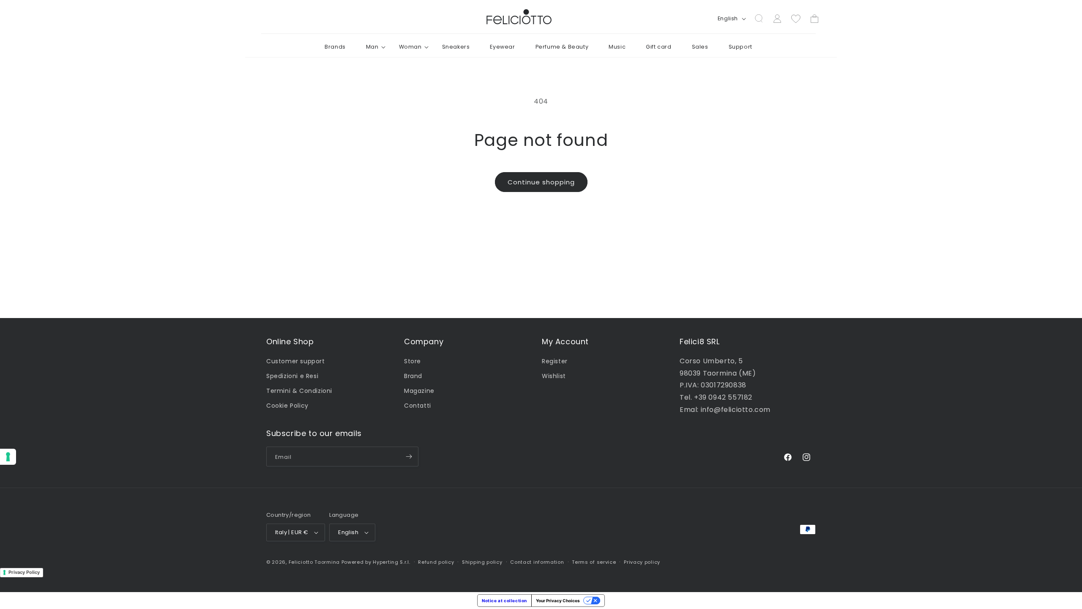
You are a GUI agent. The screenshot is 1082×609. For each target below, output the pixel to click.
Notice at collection (504, 600)
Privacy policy (642, 562)
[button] (372, 47)
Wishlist (554, 375)
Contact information (537, 562)
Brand (413, 375)
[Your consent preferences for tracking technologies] (8, 457)
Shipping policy (482, 562)
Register (555, 361)
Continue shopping (541, 182)
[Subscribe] (408, 456)
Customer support (295, 361)
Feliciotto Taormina (314, 562)
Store (412, 361)
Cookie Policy (287, 405)
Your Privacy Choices (558, 600)
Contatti (417, 405)
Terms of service (594, 562)
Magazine (419, 390)
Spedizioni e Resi (292, 375)
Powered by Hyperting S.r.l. (376, 562)
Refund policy (436, 562)
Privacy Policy (24, 572)
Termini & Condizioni (299, 390)
